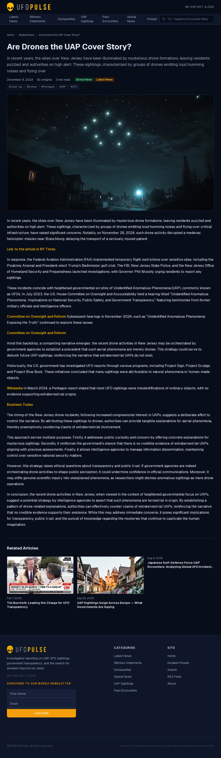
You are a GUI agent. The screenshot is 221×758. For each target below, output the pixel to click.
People (152, 19)
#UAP (63, 86)
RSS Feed (174, 677)
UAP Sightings (87, 19)
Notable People (178, 663)
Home (171, 656)
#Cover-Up (15, 86)
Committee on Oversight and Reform (36, 316)
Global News (131, 19)
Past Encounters (110, 19)
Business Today (20, 404)
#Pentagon (48, 86)
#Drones (32, 86)
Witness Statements (37, 19)
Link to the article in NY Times (31, 249)
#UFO (74, 86)
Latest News (13, 19)
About (171, 683)
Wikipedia (15, 388)
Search (172, 670)
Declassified (66, 19)
